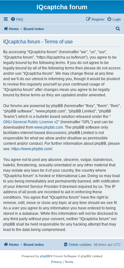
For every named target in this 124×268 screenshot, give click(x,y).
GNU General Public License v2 (30, 122)
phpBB (45, 256)
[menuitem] (16, 19)
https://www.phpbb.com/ (31, 149)
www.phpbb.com (48, 127)
